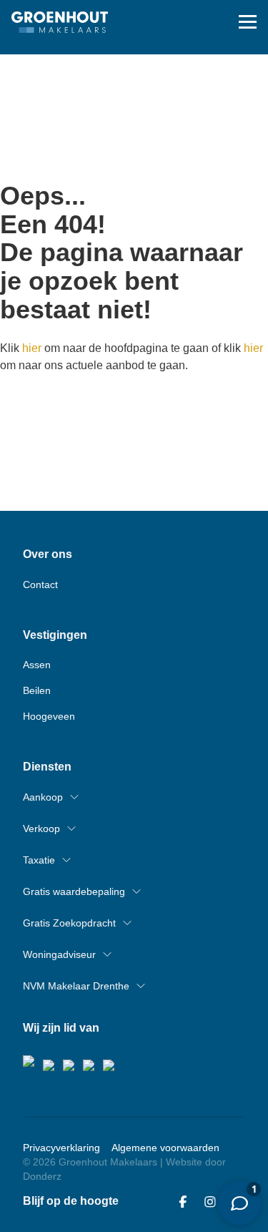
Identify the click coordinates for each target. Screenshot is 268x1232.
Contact (40, 584)
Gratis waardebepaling (74, 891)
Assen (37, 664)
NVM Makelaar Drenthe (76, 986)
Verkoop (41, 828)
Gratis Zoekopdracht (69, 923)
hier (31, 348)
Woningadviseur (59, 954)
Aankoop (43, 797)
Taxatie (39, 860)
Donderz (42, 1176)
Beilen (37, 690)
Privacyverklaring (61, 1147)
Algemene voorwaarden (165, 1147)
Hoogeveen (49, 716)
